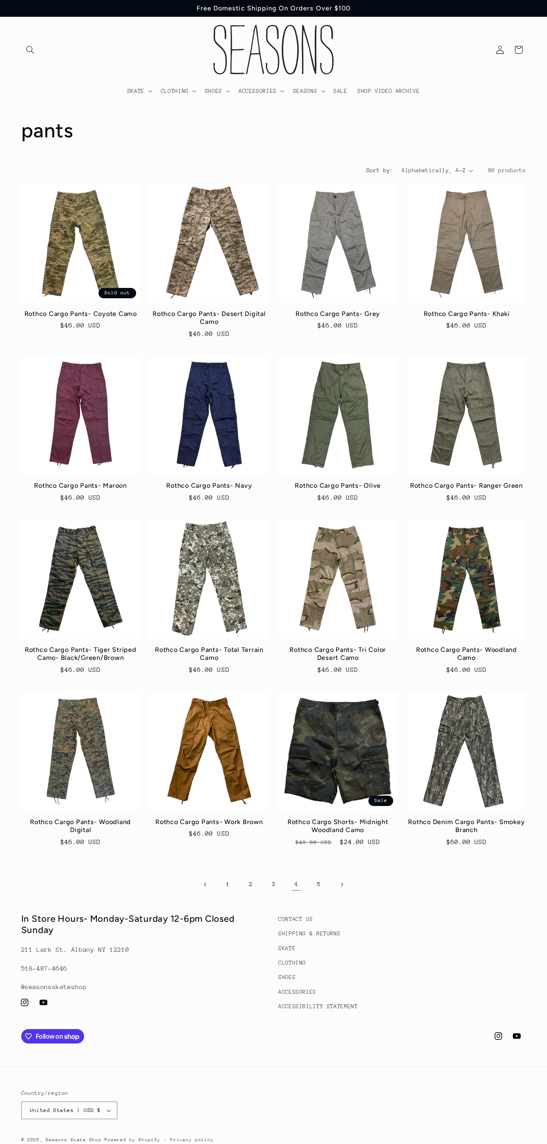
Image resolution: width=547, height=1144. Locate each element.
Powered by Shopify (132, 1139)
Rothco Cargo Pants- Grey (338, 314)
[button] (30, 49)
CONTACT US (295, 919)
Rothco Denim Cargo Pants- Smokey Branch (466, 826)
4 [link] (296, 884)
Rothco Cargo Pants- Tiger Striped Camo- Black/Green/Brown (81, 653)
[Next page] (341, 884)
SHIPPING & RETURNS (309, 933)
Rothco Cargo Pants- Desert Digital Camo (209, 318)
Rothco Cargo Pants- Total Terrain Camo (209, 653)
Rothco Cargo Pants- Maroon (80, 485)
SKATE (287, 948)
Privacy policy (191, 1139)
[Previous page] (205, 884)
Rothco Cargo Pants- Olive (338, 485)
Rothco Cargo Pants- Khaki (467, 314)
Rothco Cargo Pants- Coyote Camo (80, 314)
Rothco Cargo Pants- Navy (209, 485)
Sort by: (379, 170)
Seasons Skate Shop (75, 1139)
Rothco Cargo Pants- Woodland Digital (80, 826)
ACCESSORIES (297, 992)
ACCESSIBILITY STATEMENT (318, 1006)
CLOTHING (292, 962)
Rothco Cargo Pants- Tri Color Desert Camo (338, 653)
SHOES (287, 977)
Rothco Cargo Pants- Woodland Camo (466, 653)
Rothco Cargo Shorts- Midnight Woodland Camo (338, 826)
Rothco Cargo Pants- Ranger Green (466, 485)
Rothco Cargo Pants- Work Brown (209, 822)
